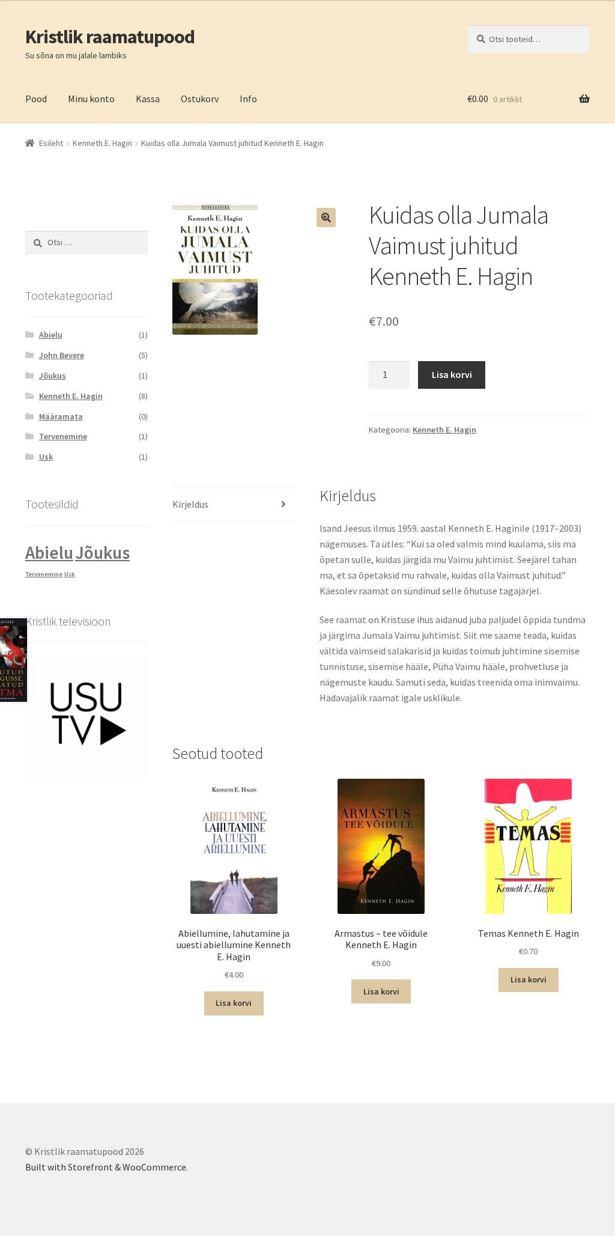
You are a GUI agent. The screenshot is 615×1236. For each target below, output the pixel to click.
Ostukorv (200, 99)
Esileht (51, 143)
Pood (36, 99)
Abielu (50, 334)
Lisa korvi (452, 374)
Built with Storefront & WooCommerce (105, 1167)
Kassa (148, 99)
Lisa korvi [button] (234, 1002)
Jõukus (52, 375)
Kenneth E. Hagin (102, 143)
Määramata (61, 416)
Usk (46, 456)
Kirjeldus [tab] (190, 504)
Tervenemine (63, 436)
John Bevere (61, 355)
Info (248, 99)
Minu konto (91, 99)
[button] (326, 217)
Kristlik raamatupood (110, 37)
